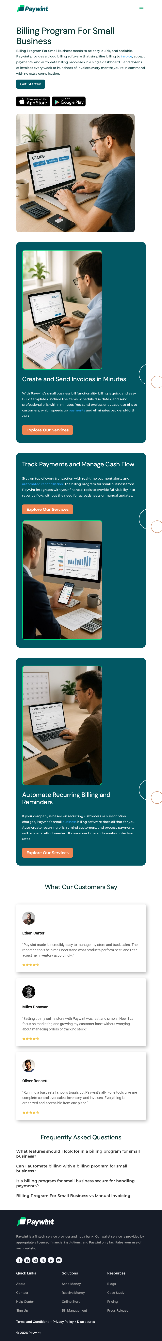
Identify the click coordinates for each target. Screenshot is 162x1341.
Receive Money (73, 1293)
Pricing (112, 1301)
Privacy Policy (63, 1322)
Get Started (30, 84)
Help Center (25, 1301)
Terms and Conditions (32, 1322)
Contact (22, 1293)
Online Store (71, 1301)
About (20, 1284)
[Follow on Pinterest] (51, 1260)
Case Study (115, 1293)
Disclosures (86, 1322)
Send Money (71, 1284)
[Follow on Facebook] (19, 1260)
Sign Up (22, 1310)
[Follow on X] (43, 1260)
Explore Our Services (47, 430)
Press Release (117, 1310)
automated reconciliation (42, 484)
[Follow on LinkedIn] (27, 1260)
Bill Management (74, 1310)
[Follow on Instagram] (35, 1260)
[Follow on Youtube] (59, 1260)
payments (77, 410)
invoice (126, 56)
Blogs (111, 1284)
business (69, 822)
